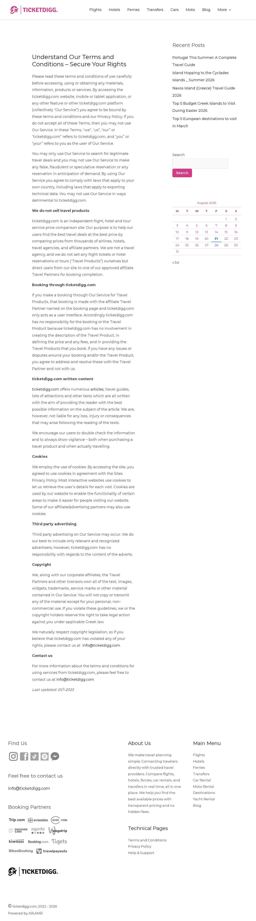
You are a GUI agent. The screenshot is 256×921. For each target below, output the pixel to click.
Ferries (133, 10)
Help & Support (141, 853)
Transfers (155, 10)
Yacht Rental (204, 799)
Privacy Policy (139, 846)
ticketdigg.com (45, 389)
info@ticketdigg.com (101, 645)
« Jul (175, 262)
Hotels (114, 10)
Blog (206, 10)
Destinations (204, 793)
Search (178, 155)
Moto (190, 10)
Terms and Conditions (147, 840)
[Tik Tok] (29, 756)
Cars (175, 10)
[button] (243, 10)
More (222, 10)
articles (97, 389)
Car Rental (202, 780)
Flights (95, 10)
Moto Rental (203, 787)
